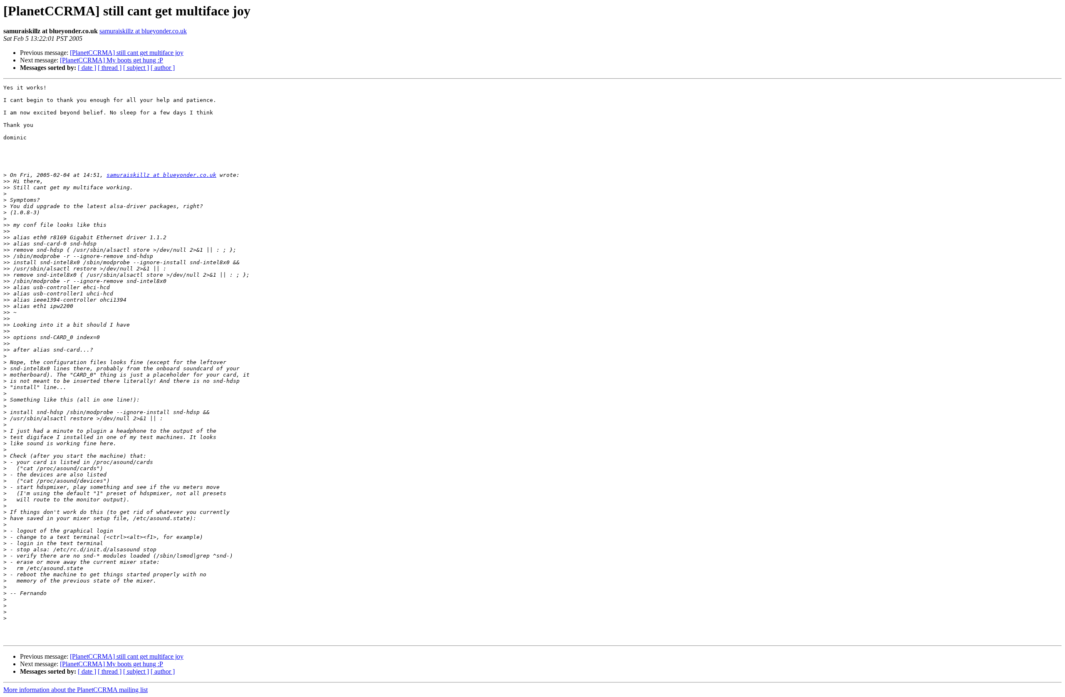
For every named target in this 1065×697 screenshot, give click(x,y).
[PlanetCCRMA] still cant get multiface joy (126, 52)
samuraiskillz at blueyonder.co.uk (143, 31)
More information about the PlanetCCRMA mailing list (75, 689)
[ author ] (163, 67)
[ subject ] (136, 67)
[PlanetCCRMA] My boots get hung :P (111, 60)
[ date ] (87, 67)
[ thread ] (109, 67)
